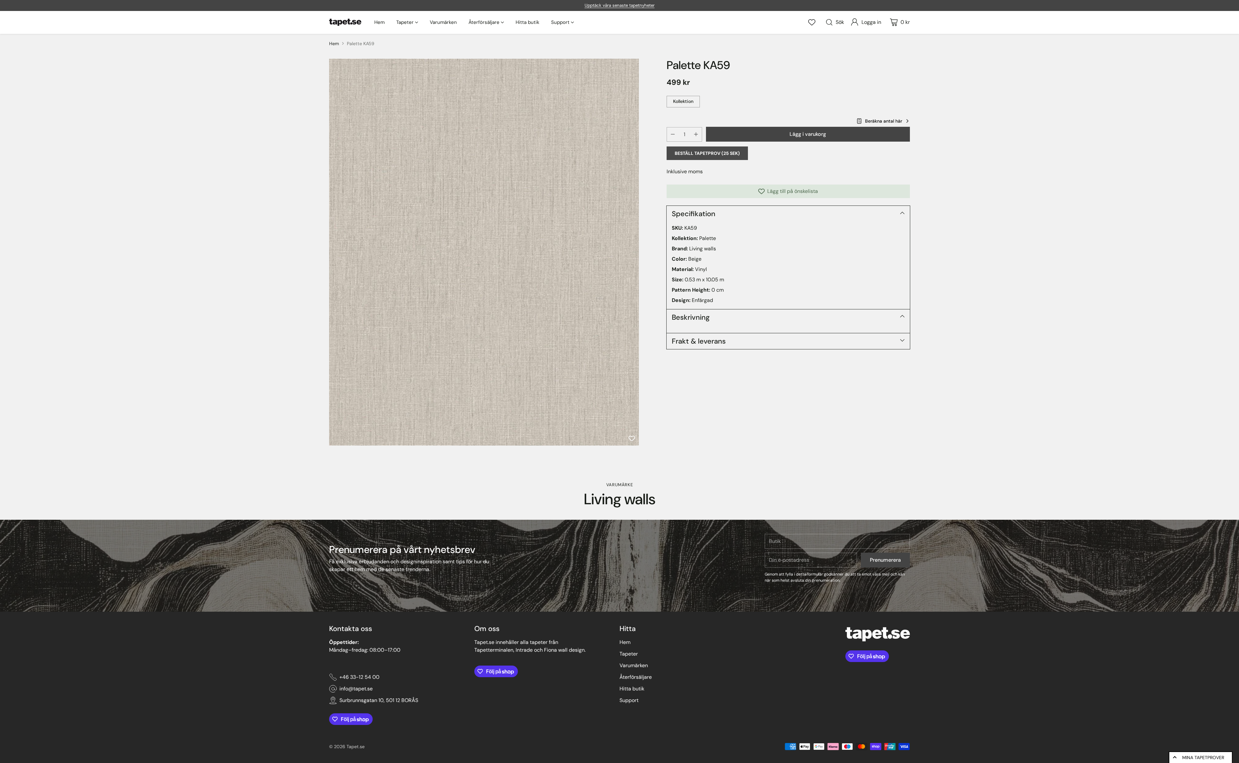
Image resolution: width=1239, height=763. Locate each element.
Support (629, 700)
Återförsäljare (636, 677)
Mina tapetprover (1203, 757)
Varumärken (634, 665)
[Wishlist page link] (811, 22)
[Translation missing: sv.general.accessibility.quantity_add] (696, 134)
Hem (334, 43)
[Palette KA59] (484, 252)
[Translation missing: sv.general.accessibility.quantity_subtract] (673, 134)
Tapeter (629, 653)
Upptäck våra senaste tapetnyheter (620, 5)
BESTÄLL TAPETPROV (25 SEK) (707, 153)
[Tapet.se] (345, 22)
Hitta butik (632, 688)
